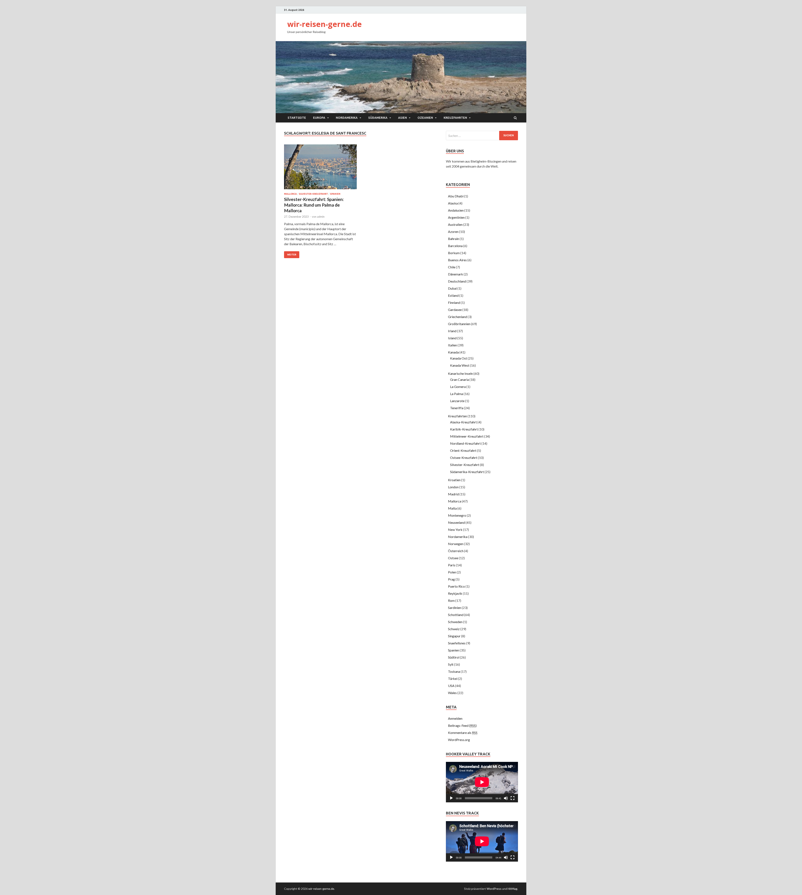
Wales (452, 693)
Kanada (453, 352)
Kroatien (454, 480)
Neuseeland (456, 522)
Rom (451, 600)
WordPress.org (459, 740)
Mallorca (290, 194)
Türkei (452, 678)
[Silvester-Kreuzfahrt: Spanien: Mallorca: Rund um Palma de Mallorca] (320, 168)
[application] (482, 782)
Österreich (455, 551)
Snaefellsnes (457, 643)
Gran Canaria (459, 379)
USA (451, 686)
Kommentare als (462, 733)
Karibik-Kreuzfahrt (464, 429)
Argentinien (456, 217)
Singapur (454, 636)
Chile (451, 267)
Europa (319, 117)
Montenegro (457, 515)
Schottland (455, 615)
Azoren (453, 232)
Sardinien (454, 608)
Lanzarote (457, 401)
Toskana (454, 671)
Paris (451, 565)
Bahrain (453, 239)
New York (455, 529)
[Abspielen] (451, 798)
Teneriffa (456, 408)
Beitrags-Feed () (462, 725)
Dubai (452, 288)
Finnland (454, 302)
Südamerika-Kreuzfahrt (467, 472)
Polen (452, 572)
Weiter (291, 254)
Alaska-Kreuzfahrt (463, 422)
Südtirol (453, 657)
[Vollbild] (512, 798)
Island (452, 338)
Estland (453, 295)
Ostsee (453, 558)
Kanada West (459, 365)
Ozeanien (425, 117)
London (453, 487)
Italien (452, 345)
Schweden (455, 622)
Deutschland (457, 281)
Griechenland (457, 317)
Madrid (453, 494)
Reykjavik (455, 593)
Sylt (450, 664)
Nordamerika (347, 117)
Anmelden (455, 718)
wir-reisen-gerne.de (324, 24)
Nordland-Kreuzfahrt (465, 443)
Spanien (335, 194)
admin (321, 216)
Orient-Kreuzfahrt (463, 450)
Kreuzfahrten (455, 117)
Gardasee (455, 310)
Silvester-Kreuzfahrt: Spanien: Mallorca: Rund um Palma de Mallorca (314, 205)
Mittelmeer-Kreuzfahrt (466, 436)
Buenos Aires (457, 260)
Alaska (453, 203)
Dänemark (455, 274)
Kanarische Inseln (460, 373)
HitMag (512, 888)
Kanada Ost (458, 358)
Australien (455, 224)
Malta (452, 508)
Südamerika (377, 117)
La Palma (456, 394)
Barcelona (455, 246)
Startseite (297, 117)
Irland (452, 331)
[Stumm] (506, 798)
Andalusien (456, 210)
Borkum (454, 253)
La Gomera (458, 387)
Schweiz (454, 629)
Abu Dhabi (455, 196)
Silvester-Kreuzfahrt (313, 194)
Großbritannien (459, 324)
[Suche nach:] (482, 135)
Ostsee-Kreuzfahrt (463, 457)
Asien (402, 117)
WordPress (494, 888)
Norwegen (455, 544)
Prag (451, 579)
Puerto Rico (456, 586)
